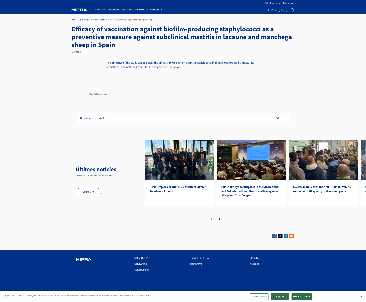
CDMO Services (141, 9)
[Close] (361, 296)
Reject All (280, 296)
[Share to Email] (291, 236)
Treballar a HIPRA (157, 9)
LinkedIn (254, 258)
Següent (220, 219)
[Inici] (82, 9)
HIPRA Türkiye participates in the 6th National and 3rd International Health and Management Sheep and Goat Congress (250, 191)
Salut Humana (127, 9)
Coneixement (99, 19)
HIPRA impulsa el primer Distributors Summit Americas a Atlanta (178, 189)
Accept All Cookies (301, 296)
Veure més (88, 192)
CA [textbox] (272, 9)
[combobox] (272, 10)
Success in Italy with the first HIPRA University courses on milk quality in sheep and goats (322, 189)
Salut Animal (113, 9)
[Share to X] (280, 236)
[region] (183, 296)
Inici (73, 19)
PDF (277, 117)
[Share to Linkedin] (286, 236)
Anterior (211, 219)
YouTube (254, 263)
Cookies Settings (259, 296)
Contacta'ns (289, 3)
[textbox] (283, 10)
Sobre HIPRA (101, 9)
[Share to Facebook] (274, 236)
